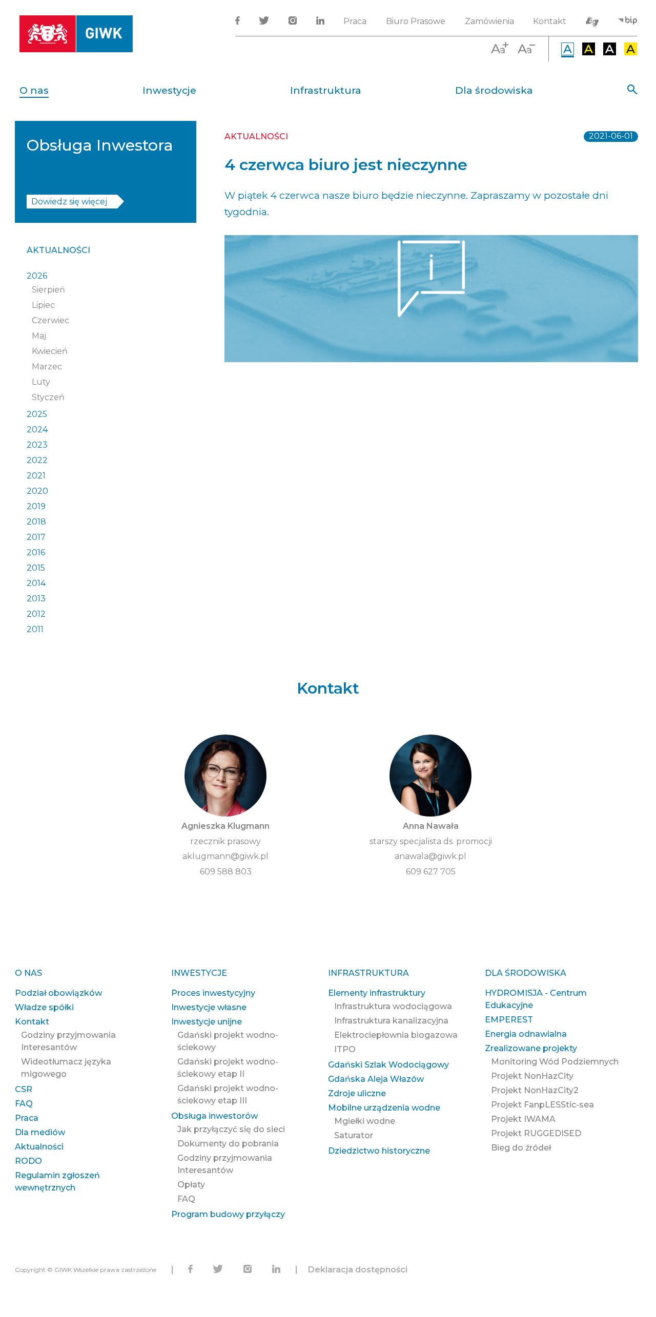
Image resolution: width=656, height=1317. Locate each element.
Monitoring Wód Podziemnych (555, 1062)
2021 (36, 475)
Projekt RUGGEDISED (536, 1133)
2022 (37, 460)
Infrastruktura (325, 90)
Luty (41, 382)
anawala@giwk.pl (430, 856)
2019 (36, 506)
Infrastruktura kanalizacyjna (391, 1021)
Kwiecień (50, 351)
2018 (36, 522)
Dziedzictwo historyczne (379, 1151)
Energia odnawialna (526, 1034)
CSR (23, 1089)
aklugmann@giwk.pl (225, 856)
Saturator (353, 1135)
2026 (37, 276)
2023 (37, 445)
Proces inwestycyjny (213, 993)
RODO (28, 1161)
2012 (36, 614)
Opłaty (191, 1184)
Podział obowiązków (58, 993)
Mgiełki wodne (364, 1121)
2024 (37, 429)
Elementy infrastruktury (376, 993)
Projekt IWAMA (523, 1119)
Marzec (47, 366)
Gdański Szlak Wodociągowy (388, 1065)
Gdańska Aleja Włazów (376, 1079)
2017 (36, 537)
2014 (36, 583)
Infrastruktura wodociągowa (393, 1006)
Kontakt (549, 21)
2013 (36, 598)
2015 (36, 568)
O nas (34, 90)
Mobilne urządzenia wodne (384, 1108)
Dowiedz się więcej (69, 201)
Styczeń (48, 397)
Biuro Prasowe (415, 21)
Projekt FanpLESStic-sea (542, 1105)
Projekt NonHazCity (532, 1076)
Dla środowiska (494, 90)
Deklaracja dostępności (357, 1269)
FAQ (24, 1104)
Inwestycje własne (209, 1007)
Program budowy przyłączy (228, 1214)
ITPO (345, 1049)
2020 (37, 491)
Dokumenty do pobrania (228, 1143)
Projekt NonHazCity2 (535, 1090)
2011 (35, 629)
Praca (354, 21)
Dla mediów (40, 1132)
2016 (36, 552)
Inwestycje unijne (206, 1022)
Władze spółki (44, 1007)
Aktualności (58, 250)
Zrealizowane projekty (531, 1048)
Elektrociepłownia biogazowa (396, 1035)
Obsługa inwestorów (214, 1116)
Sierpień (48, 290)
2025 (37, 414)
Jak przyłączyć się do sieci (231, 1129)
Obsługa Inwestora (100, 145)
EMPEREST (509, 1020)
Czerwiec (50, 320)
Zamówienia (489, 21)
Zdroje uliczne (357, 1093)
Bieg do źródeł (521, 1148)
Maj (39, 336)
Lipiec (43, 305)
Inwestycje (169, 90)
